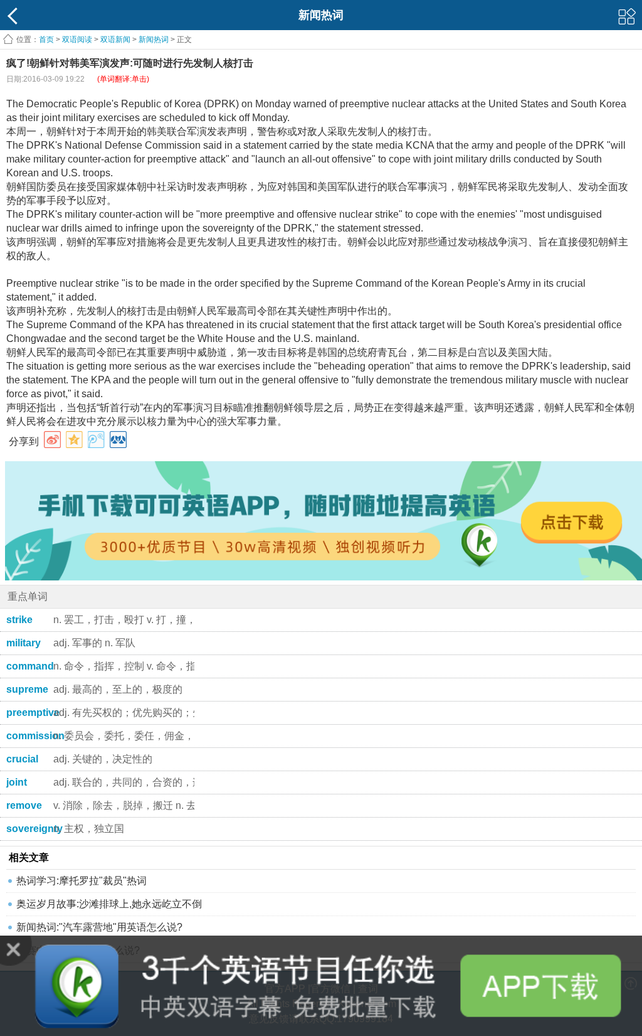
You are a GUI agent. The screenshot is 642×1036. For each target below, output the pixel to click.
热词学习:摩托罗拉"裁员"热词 (81, 880)
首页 (46, 39)
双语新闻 (115, 39)
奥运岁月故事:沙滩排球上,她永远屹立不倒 (109, 904)
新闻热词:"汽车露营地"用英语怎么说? (99, 927)
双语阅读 (77, 39)
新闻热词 (154, 39)
